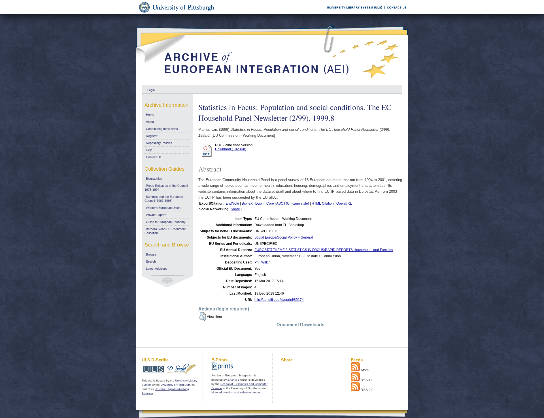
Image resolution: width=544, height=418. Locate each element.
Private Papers (156, 214)
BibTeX (247, 203)
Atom (365, 370)
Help (149, 150)
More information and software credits (235, 392)
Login (151, 90)
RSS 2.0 (367, 390)
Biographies (154, 178)
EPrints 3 (233, 379)
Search (151, 261)
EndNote (232, 203)
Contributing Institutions (162, 128)
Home (150, 114)
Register (152, 136)
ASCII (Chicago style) (292, 203)
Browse (151, 254)
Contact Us (154, 157)
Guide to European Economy (166, 222)
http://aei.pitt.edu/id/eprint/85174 (279, 300)
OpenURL (344, 203)
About (150, 121)
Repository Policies (159, 143)
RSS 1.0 (367, 380)
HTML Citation (323, 203)
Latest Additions (156, 268)
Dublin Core (264, 203)
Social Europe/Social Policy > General (283, 237)
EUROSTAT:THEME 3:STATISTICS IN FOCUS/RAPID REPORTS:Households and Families (323, 250)
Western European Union (163, 207)
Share (235, 209)
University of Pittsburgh (176, 384)
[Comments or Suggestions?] (395, 13)
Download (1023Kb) (230, 149)
